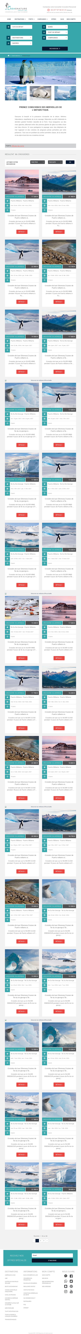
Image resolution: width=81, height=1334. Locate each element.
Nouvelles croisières (30, 1283)
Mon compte (46, 1275)
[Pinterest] (71, 1286)
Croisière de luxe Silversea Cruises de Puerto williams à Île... (59, 357)
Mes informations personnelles (48, 1282)
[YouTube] (71, 1291)
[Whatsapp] (65, 1280)
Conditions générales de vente (31, 1294)
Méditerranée (9, 1308)
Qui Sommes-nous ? (29, 1298)
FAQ (25, 1304)
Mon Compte (71, 19)
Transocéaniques (10, 1319)
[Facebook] (71, 1276)
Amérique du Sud (10, 1275)
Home (9, 19)
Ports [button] (31, 19)
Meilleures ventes (29, 1286)
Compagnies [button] (42, 19)
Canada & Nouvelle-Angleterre (11, 1290)
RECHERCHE (54, 48)
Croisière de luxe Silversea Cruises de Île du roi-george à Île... (59, 926)
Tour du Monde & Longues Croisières (11, 1315)
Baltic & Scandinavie (11, 1286)
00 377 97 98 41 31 (58, 10)
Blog (62, 19)
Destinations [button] (20, 19)
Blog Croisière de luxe (31, 1275)
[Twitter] (71, 1281)
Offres (53, 19)
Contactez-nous (29, 1290)
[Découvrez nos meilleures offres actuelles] (40, 380)
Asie (6, 1278)
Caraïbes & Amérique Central (11, 1298)
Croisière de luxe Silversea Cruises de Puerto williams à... (22, 217)
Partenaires (27, 1301)
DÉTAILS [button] (21, 232)
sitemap (26, 1308)
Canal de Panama (10, 1295)
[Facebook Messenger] (65, 1275)
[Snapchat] (65, 1286)
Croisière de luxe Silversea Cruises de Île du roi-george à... (22, 430)
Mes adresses (46, 1286)
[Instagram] (65, 1291)
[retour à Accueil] (8, 55)
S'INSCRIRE (52, 1260)
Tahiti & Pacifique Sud (11, 1311)
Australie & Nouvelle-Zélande (11, 1282)
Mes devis (45, 1278)
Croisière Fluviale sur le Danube (12, 1303)
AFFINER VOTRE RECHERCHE (12, 163)
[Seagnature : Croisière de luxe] (22, 7)
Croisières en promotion (28, 1279)
